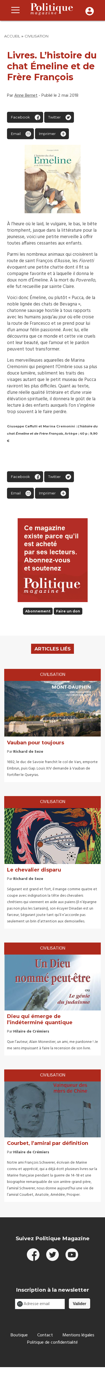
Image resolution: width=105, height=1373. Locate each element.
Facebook (20, 117)
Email (16, 133)
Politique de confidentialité (52, 1342)
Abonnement (37, 611)
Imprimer (47, 133)
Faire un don (68, 611)
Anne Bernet (26, 95)
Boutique (19, 1335)
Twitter (54, 117)
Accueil (12, 36)
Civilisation (36, 36)
